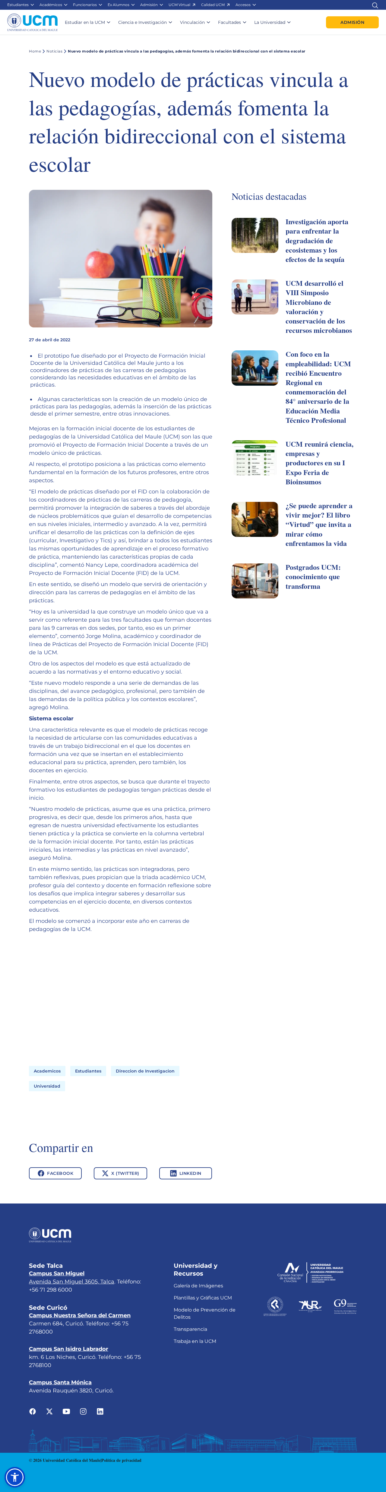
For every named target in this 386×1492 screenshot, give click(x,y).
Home (35, 51)
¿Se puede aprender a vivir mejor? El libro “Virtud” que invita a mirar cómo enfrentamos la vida (319, 524)
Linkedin (190, 1173)
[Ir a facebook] (32, 1411)
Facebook (60, 1173)
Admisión (352, 22)
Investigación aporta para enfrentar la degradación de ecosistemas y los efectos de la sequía (317, 240)
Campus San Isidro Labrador (68, 1349)
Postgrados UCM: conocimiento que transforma (313, 576)
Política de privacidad (121, 1460)
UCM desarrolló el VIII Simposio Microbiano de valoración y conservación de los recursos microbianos (319, 306)
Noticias (54, 51)
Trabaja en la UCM (195, 1341)
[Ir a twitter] (49, 1411)
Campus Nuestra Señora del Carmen (80, 1315)
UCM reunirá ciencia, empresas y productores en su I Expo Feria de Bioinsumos (319, 462)
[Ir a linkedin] (100, 1411)
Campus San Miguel (56, 1273)
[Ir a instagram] (83, 1411)
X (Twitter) (125, 1173)
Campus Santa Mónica (60, 1382)
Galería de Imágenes (198, 1286)
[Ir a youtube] (66, 1411)
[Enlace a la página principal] (32, 22)
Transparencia (190, 1329)
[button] (21, 5)
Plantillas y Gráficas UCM (203, 1298)
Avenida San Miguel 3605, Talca (71, 1281)
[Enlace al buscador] (375, 5)
